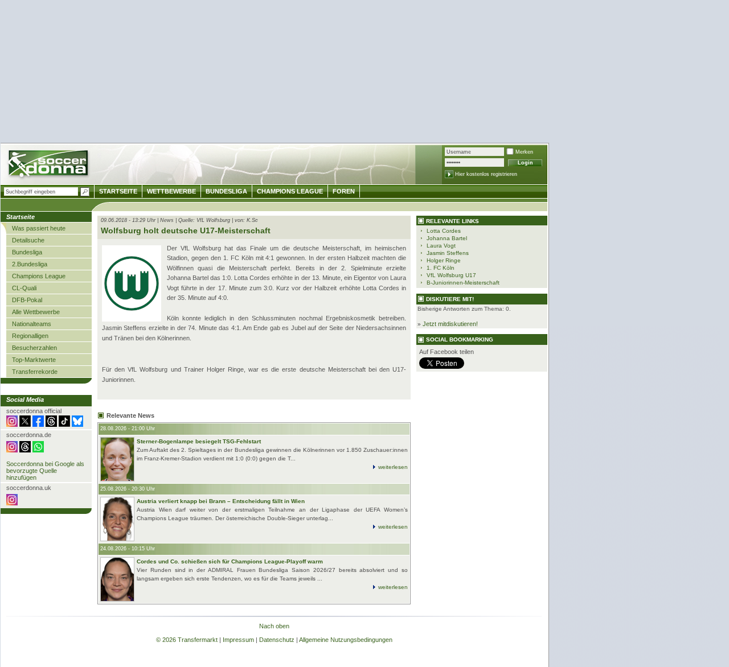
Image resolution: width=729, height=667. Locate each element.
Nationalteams (31, 323)
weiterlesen (393, 467)
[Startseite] (49, 165)
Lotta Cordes (444, 231)
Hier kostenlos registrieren (486, 174)
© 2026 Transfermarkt (187, 639)
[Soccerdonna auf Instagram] (12, 424)
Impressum (238, 639)
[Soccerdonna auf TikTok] (64, 424)
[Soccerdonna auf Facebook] (38, 424)
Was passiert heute (38, 228)
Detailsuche (28, 240)
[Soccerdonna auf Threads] (51, 424)
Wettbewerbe (171, 191)
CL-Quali (24, 288)
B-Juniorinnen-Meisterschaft (463, 282)
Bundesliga (27, 252)
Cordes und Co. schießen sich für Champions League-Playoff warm (230, 561)
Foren (344, 191)
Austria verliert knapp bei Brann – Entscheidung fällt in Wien (221, 501)
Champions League (38, 276)
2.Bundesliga (29, 264)
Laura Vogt (441, 245)
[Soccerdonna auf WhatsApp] (38, 450)
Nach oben (274, 626)
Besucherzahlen (34, 347)
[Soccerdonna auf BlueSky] (77, 424)
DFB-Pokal (27, 300)
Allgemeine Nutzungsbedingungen (345, 639)
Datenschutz (276, 639)
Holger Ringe (444, 260)
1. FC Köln (440, 268)
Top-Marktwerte (34, 359)
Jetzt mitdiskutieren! (450, 323)
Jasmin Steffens (448, 253)
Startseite (118, 191)
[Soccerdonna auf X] (25, 424)
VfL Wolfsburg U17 (451, 275)
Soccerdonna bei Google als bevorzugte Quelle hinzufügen (45, 470)
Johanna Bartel (447, 238)
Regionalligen (30, 335)
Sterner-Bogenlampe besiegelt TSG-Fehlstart (199, 441)
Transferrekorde (35, 371)
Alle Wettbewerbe (36, 311)
